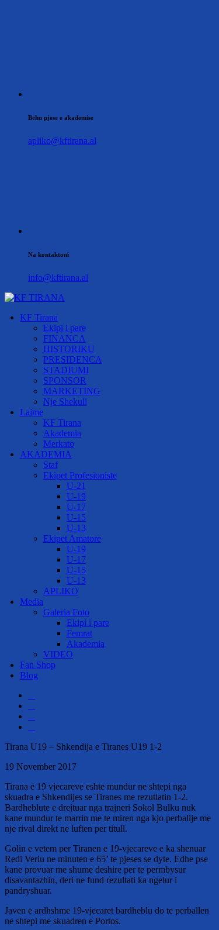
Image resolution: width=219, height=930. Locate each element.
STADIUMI (66, 370)
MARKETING (71, 391)
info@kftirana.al (58, 278)
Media (31, 602)
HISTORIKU (69, 349)
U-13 (76, 528)
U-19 (76, 496)
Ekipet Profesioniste (80, 475)
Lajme (31, 412)
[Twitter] (31, 706)
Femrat (79, 633)
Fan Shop (37, 665)
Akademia (62, 433)
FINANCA (64, 338)
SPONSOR (64, 380)
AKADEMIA (46, 454)
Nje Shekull (65, 402)
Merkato (58, 444)
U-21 (76, 486)
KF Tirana (39, 317)
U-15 (76, 517)
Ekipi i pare (64, 328)
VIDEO (58, 654)
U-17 (76, 507)
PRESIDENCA (72, 359)
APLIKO (60, 591)
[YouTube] (31, 727)
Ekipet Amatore (72, 538)
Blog (29, 675)
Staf (50, 465)
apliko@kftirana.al (62, 141)
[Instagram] (31, 716)
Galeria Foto (66, 612)
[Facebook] (31, 695)
